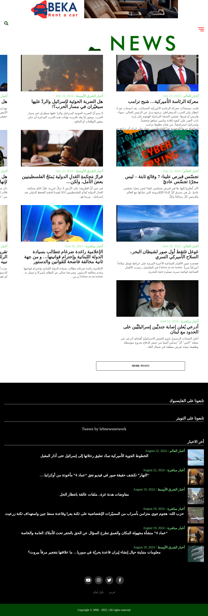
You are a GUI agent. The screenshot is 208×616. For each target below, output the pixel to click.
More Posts (141, 365)
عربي (112, 592)
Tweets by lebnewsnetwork (104, 429)
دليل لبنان (98, 592)
